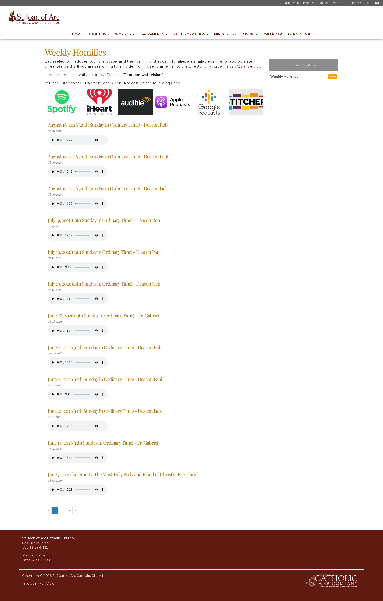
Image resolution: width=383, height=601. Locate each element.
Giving (249, 34)
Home (77, 34)
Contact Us (320, 3)
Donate (284, 3)
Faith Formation (189, 34)
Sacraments (153, 34)
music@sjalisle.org (242, 66)
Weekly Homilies (284, 77)
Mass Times (301, 3)
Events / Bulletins (343, 3)
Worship (123, 34)
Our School (366, 3)
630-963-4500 (42, 555)
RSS (331, 76)
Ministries (224, 34)
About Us (97, 34)
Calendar (273, 34)
